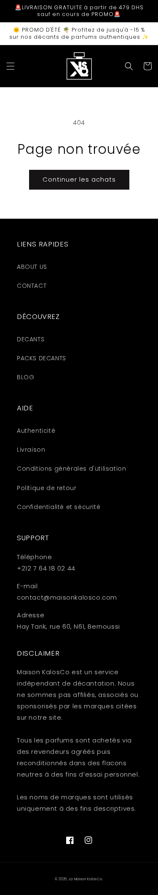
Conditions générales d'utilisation (71, 468)
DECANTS (30, 339)
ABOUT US (32, 267)
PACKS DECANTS (41, 358)
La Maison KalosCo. (86, 879)
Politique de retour (46, 488)
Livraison (31, 449)
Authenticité (36, 430)
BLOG (25, 377)
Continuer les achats (79, 179)
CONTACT (31, 285)
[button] (10, 66)
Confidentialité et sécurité (58, 507)
